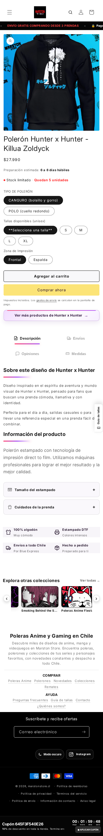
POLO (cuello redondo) (29, 211)
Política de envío (24, 801)
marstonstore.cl (39, 786)
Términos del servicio (72, 793)
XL (25, 241)
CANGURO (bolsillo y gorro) (33, 200)
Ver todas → (90, 580)
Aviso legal (88, 801)
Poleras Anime (19, 681)
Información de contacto (57, 801)
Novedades (63, 681)
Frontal (15, 260)
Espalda (41, 260)
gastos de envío (46, 300)
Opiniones (30, 354)
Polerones (42, 681)
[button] (9, 12)
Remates (51, 687)
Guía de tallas (62, 700)
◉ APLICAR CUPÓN (88, 829)
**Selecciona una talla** (30, 230)
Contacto (83, 700)
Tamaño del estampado (55, 489)
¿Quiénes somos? (51, 706)
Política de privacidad (36, 793)
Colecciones (85, 681)
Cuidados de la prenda (55, 506)
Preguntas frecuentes (30, 700)
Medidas (79, 354)
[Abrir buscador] (70, 12)
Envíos (79, 338)
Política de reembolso (72, 786)
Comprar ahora (51, 290)
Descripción (30, 338)
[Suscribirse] (84, 732)
